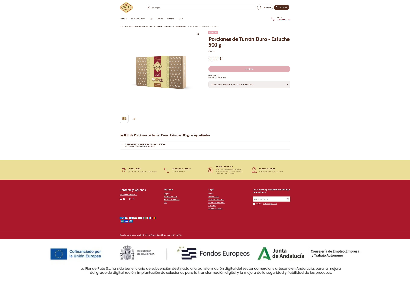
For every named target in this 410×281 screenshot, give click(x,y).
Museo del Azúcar (170, 196)
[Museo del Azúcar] (211, 170)
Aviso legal (212, 205)
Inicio (121, 26)
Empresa (167, 193)
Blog (165, 202)
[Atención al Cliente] (167, 170)
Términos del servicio (216, 199)
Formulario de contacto (128, 194)
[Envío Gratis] (124, 170)
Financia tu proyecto (171, 199)
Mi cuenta (267, 7)
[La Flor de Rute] (126, 7)
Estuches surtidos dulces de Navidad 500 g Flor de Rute (143, 26)
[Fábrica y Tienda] (254, 170)
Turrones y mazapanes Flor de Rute (175, 26)
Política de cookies (215, 208)
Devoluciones (213, 196)
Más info (211, 51)
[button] (249, 84)
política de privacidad (270, 204)
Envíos (210, 193)
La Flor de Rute (154, 235)
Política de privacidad (216, 202)
